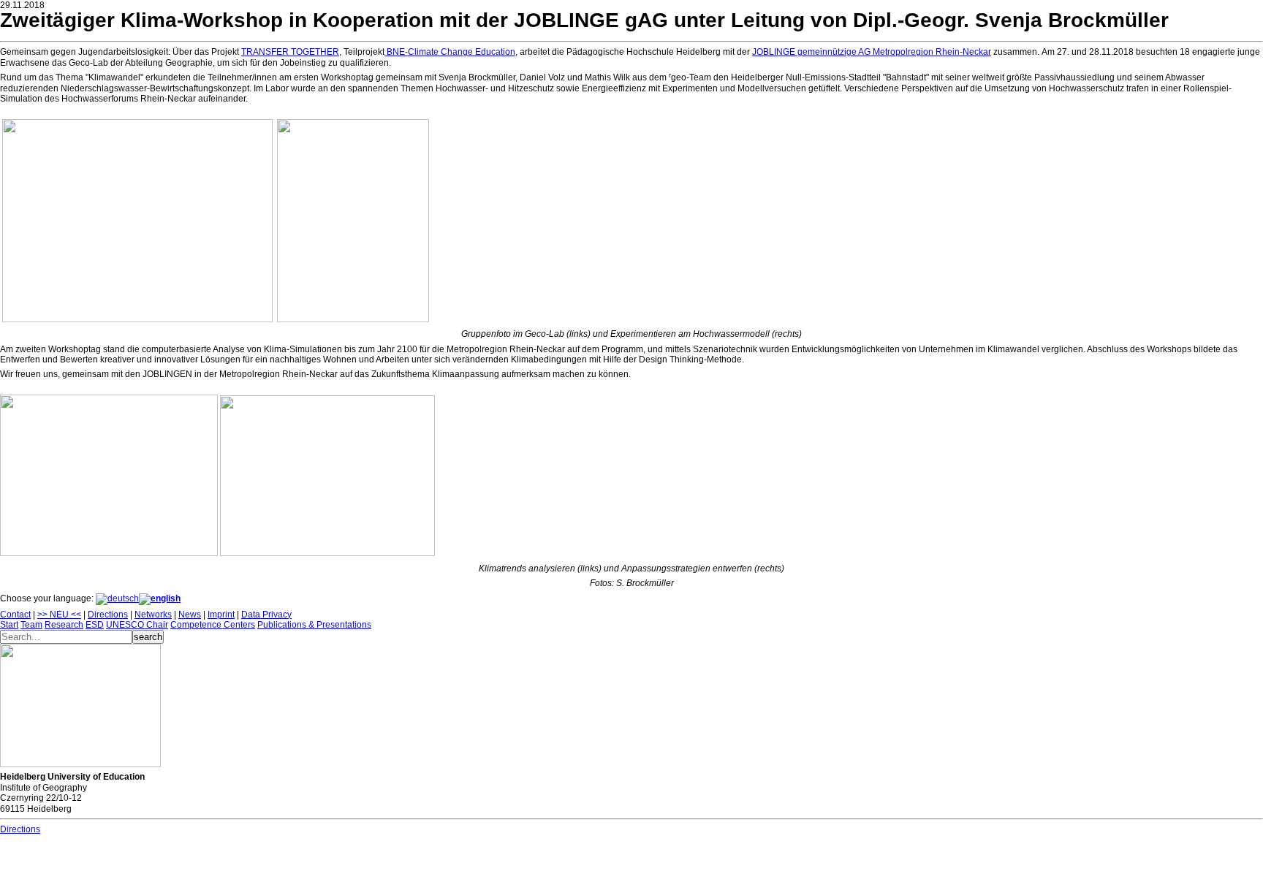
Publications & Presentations (314, 625)
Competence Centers (212, 625)
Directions (108, 614)
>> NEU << (59, 614)
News (189, 614)
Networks (153, 614)
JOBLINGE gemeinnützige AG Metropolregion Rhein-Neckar (871, 52)
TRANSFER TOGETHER (290, 52)
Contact (15, 614)
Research (64, 625)
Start (9, 625)
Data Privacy (266, 614)
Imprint (221, 614)
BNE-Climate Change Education (449, 52)
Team (31, 625)
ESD (95, 625)
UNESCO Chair (137, 625)
